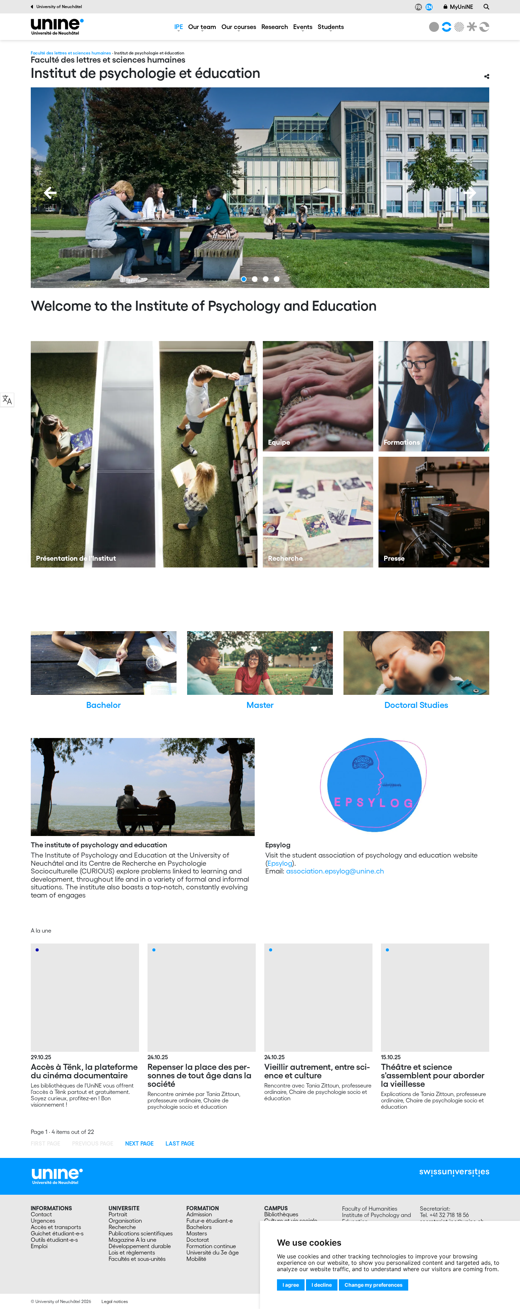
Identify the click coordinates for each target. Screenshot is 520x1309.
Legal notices (115, 1301)
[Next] (469, 192)
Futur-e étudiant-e (209, 1220)
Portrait (118, 1214)
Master (260, 705)
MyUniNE (461, 7)
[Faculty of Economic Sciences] (483, 27)
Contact (41, 1214)
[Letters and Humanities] (445, 27)
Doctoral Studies (416, 705)
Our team (202, 26)
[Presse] (434, 512)
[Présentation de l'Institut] (144, 454)
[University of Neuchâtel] (434, 27)
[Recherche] (318, 512)
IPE (178, 26)
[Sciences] (458, 27)
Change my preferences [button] (374, 1285)
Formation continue (211, 1246)
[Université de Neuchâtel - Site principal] (57, 1175)
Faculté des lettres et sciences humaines (71, 53)
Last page (180, 1143)
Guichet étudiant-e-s (57, 1233)
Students (331, 26)
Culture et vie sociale (290, 1220)
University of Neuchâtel (59, 6)
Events (302, 26)
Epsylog (279, 863)
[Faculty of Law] (470, 27)
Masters (196, 1233)
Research (274, 26)
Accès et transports (56, 1227)
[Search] (486, 7)
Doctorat (197, 1239)
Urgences (43, 1220)
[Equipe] (318, 396)
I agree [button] (291, 1285)
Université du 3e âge (212, 1252)
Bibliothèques (281, 1214)
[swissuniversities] (454, 1173)
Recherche (122, 1227)
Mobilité (196, 1259)
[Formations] (434, 396)
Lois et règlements (132, 1252)
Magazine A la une (132, 1239)
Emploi (39, 1246)
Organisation (125, 1220)
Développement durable (140, 1246)
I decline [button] (322, 1285)
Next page (139, 1143)
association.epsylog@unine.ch (335, 871)
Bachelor (103, 705)
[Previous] (50, 192)
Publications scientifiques (141, 1233)
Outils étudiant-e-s (54, 1239)
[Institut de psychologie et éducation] (57, 27)
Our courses (238, 26)
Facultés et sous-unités (137, 1259)
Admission (199, 1214)
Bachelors (199, 1227)
